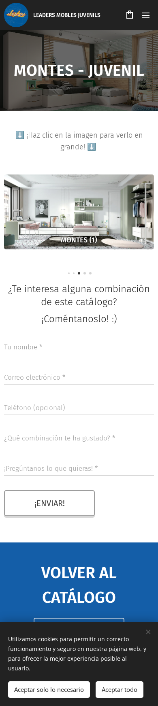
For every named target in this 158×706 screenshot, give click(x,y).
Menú (146, 15)
